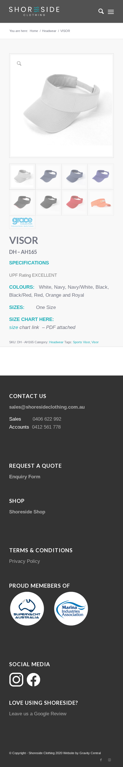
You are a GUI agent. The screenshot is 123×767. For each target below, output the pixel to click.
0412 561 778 (46, 427)
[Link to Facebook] (101, 760)
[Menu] (111, 11)
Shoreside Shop (27, 512)
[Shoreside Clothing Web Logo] (51, 11)
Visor (95, 342)
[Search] (98, 11)
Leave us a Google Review (37, 713)
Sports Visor (81, 342)
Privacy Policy (24, 561)
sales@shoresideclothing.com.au (47, 407)
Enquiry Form (24, 476)
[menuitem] (98, 11)
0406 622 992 (47, 419)
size (13, 327)
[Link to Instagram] (109, 760)
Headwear (56, 342)
